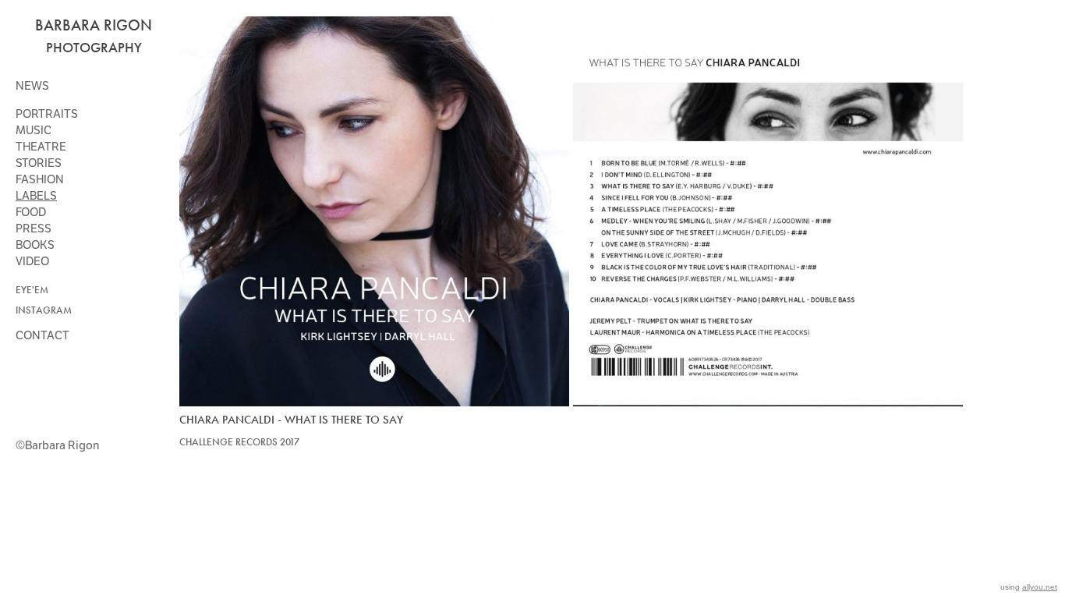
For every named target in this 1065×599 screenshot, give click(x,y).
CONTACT (42, 335)
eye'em (32, 290)
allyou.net (1039, 587)
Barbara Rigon (93, 25)
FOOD (31, 212)
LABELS (36, 196)
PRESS (33, 229)
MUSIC (33, 130)
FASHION (40, 179)
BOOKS (35, 245)
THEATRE (41, 147)
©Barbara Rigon (57, 445)
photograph (90, 47)
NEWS (32, 86)
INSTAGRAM (44, 310)
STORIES (39, 163)
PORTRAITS (47, 114)
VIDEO (32, 261)
